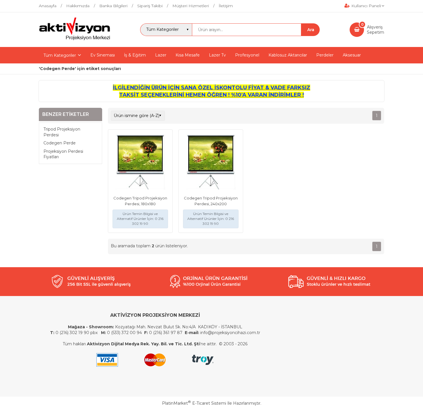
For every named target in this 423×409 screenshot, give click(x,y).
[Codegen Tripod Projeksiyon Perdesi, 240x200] (211, 162)
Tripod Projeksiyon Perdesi (61, 132)
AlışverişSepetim (375, 29)
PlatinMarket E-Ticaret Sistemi (194, 403)
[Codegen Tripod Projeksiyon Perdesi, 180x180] (140, 162)
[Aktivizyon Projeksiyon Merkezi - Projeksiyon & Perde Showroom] (74, 39)
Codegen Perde (59, 143)
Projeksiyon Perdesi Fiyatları (63, 154)
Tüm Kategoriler (59, 55)
